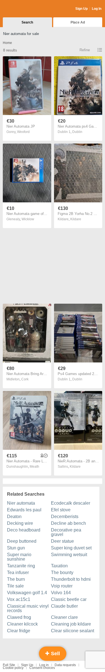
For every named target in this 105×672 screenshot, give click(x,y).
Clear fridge (18, 630)
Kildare (75, 219)
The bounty (62, 572)
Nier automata (21, 503)
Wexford (23, 132)
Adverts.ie (25, 9)
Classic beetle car (69, 599)
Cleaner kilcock (22, 624)
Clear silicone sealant (72, 630)
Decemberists (64, 516)
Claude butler (64, 606)
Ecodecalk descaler (70, 503)
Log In (96, 9)
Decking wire (20, 523)
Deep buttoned (21, 541)
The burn (16, 579)
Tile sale (15, 586)
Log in (44, 665)
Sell (55, 653)
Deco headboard (23, 530)
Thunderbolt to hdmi (71, 579)
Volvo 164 (61, 592)
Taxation (59, 565)
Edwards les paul (24, 509)
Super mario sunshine (19, 556)
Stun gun (16, 547)
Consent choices (42, 668)
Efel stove (61, 509)
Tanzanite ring (21, 565)
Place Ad (78, 22)
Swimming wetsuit (69, 554)
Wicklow (28, 219)
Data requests (65, 665)
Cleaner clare (64, 617)
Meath (34, 467)
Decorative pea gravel (66, 532)
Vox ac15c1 (18, 599)
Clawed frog (19, 617)
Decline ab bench (68, 523)
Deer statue (62, 541)
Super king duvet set (71, 547)
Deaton (14, 516)
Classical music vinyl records (28, 608)
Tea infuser (18, 572)
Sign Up (81, 9)
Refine (85, 50)
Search (27, 22)
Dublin (77, 132)
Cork (25, 379)
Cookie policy (13, 668)
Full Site (9, 665)
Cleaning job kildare (71, 624)
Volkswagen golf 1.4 (27, 592)
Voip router (62, 586)
